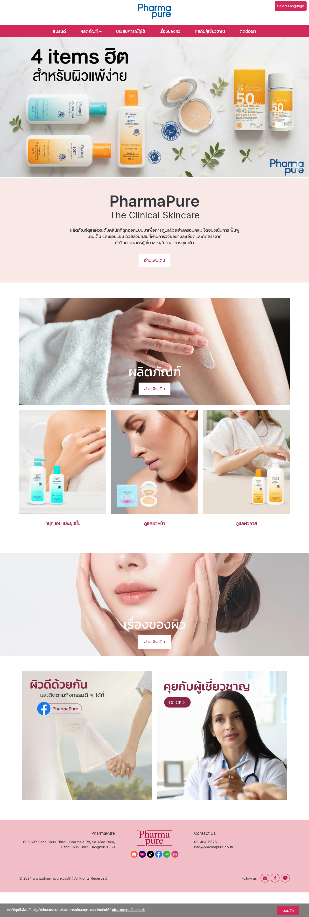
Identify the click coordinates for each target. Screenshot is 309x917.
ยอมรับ (288, 910)
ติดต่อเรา (247, 31)
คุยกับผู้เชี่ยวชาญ (210, 31)
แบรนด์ (59, 31)
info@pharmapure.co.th (213, 847)
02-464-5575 (205, 842)
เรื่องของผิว (170, 31)
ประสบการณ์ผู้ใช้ (130, 31)
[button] (23, 107)
